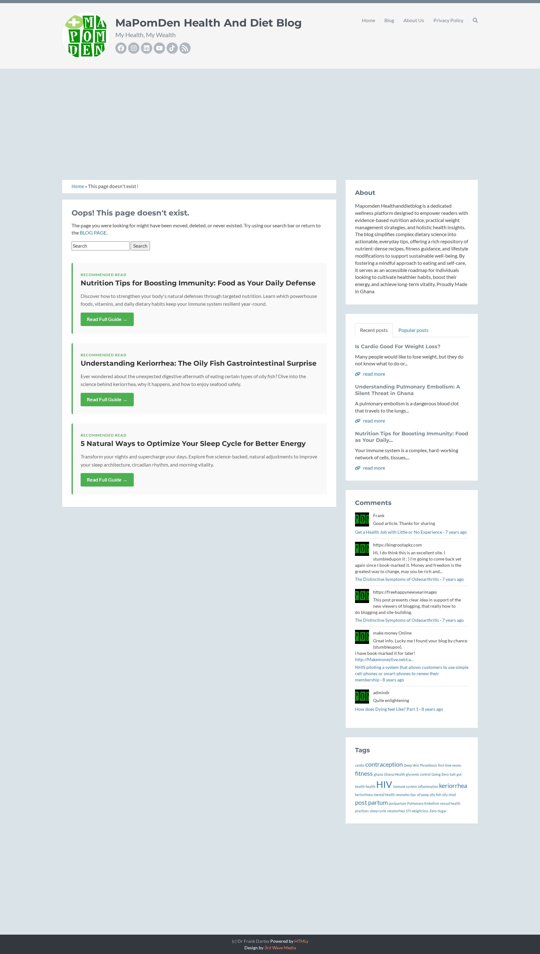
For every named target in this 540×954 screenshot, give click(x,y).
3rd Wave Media (280, 947)
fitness (364, 773)
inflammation (428, 786)
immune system (405, 786)
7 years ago (456, 532)
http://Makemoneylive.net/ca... (384, 659)
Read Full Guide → (107, 319)
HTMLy (301, 941)
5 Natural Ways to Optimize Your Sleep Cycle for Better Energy (193, 443)
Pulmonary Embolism (423, 803)
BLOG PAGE (93, 232)
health (370, 786)
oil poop (423, 795)
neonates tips (406, 795)
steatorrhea (396, 811)
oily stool (449, 795)
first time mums (449, 765)
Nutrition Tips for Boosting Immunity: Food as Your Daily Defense (198, 283)
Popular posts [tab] (413, 330)
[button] (475, 20)
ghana (378, 774)
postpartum (397, 803)
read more (373, 374)
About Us (413, 20)
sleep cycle (378, 811)
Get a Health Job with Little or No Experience (398, 532)
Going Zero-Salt (444, 774)
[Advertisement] (270, 117)
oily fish (435, 795)
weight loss (420, 811)
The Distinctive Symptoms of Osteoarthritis (397, 579)
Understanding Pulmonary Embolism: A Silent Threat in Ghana (407, 390)
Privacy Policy (448, 20)
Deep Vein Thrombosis (420, 765)
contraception (384, 764)
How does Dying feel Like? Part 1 (386, 709)
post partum (371, 802)
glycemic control (418, 774)
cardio (359, 765)
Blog (389, 20)
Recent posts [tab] (374, 330)
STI (408, 811)
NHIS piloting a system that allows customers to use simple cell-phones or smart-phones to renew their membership (411, 673)
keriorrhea (453, 785)
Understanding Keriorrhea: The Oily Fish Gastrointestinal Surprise (199, 363)
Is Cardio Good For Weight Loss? (397, 346)
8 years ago (393, 679)
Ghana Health (394, 774)
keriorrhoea (364, 795)
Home (368, 20)
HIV (384, 784)
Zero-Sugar (438, 811)
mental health (384, 795)
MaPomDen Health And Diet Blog (208, 22)
